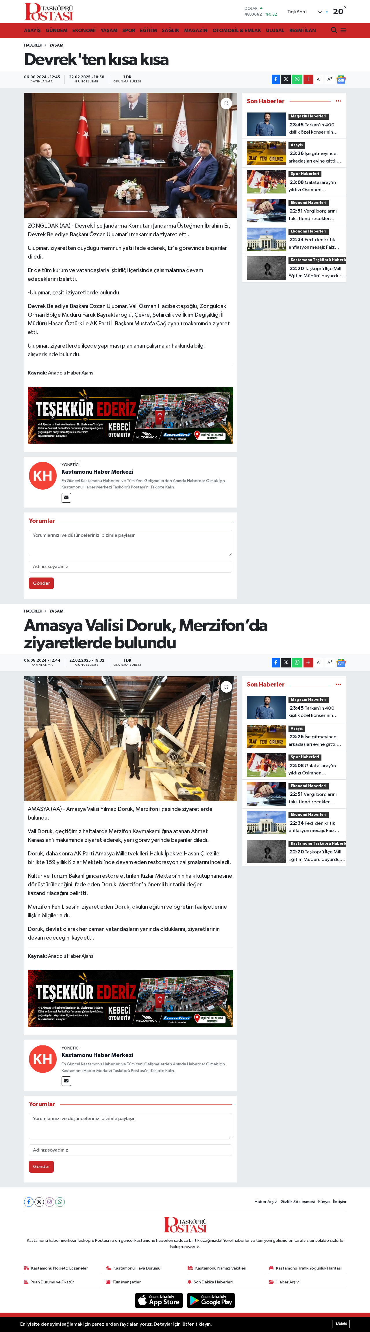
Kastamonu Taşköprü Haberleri (320, 260)
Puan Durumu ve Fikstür (52, 1282)
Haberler (33, 45)
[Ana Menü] (342, 31)
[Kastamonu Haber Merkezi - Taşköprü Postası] (48, 11)
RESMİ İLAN (302, 30)
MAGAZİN (196, 30)
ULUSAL (275, 30)
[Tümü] (338, 101)
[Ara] (334, 31)
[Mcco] (131, 415)
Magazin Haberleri (308, 116)
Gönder (41, 583)
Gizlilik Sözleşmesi (298, 1202)
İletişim (339, 1202)
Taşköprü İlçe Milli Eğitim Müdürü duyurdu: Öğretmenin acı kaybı (315, 273)
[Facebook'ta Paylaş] (276, 79)
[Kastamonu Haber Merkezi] (43, 475)
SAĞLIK (170, 30)
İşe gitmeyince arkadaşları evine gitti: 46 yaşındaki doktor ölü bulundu (313, 158)
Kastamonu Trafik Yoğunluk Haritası (309, 1268)
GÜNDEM (56, 30)
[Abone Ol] (341, 79)
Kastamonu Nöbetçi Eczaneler (59, 1268)
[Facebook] (29, 1202)
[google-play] (211, 1300)
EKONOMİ (84, 30)
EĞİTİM (148, 30)
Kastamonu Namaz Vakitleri (220, 1268)
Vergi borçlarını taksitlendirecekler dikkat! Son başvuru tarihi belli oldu (312, 215)
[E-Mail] (66, 498)
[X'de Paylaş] (286, 79)
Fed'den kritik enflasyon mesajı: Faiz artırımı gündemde (311, 244)
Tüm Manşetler (126, 1282)
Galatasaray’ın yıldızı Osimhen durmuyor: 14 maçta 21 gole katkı (312, 187)
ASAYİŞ (32, 30)
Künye (324, 1202)
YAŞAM (109, 30)
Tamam (341, 1323)
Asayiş (297, 145)
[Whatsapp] (60, 1202)
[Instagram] (49, 1202)
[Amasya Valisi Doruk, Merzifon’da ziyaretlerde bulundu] (130, 738)
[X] (39, 1202)
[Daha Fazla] (308, 79)
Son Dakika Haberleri (213, 1282)
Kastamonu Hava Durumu (137, 1268)
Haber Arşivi (266, 1202)
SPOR (128, 30)
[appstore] (160, 1300)
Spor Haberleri (305, 174)
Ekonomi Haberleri (308, 203)
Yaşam (56, 45)
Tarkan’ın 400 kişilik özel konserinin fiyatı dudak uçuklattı (311, 129)
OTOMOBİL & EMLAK (236, 30)
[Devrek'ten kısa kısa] (130, 155)
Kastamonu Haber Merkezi (97, 472)
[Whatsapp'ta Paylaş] (297, 79)
